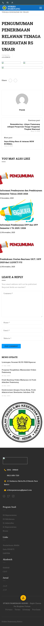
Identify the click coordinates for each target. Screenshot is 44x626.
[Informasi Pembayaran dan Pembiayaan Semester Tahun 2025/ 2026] (17, 176)
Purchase (36, 609)
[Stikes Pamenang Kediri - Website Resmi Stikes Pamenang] (11, 8)
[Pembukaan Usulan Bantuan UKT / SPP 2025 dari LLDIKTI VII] (17, 245)
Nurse (5, 531)
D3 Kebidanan (9, 519)
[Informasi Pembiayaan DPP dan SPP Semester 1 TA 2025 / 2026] (17, 210)
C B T (5, 571)
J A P (5, 586)
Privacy (9, 609)
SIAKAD (6, 567)
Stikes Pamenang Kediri (12, 621)
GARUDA (6, 553)
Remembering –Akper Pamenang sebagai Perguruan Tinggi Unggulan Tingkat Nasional (23, 126)
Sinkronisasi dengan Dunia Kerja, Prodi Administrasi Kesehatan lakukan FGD (19, 391)
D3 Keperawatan (10, 515)
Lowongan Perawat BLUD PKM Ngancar (19, 362)
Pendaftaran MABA (11, 545)
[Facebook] (10, 80)
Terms (17, 609)
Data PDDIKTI (8, 549)
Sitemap (26, 609)
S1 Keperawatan (9, 527)
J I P (5, 590)
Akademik (6, 57)
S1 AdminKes (8, 523)
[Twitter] (15, 80)
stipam (22, 110)
